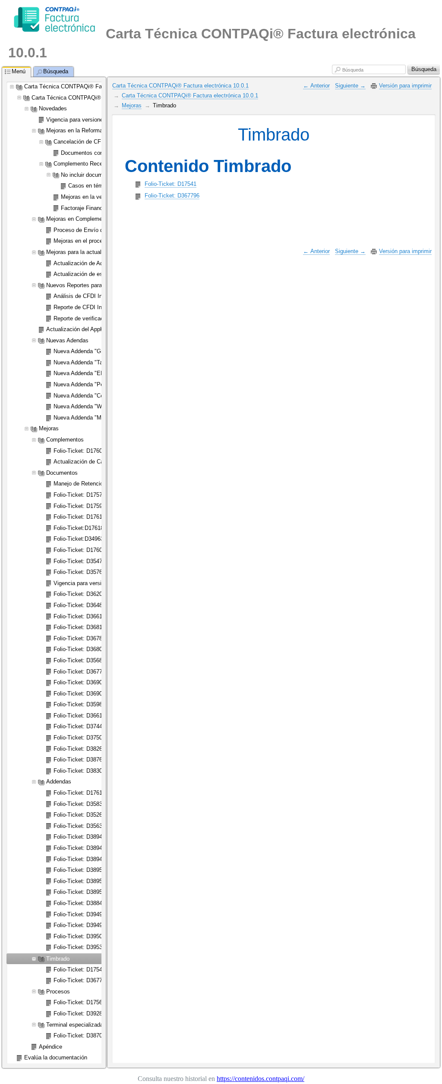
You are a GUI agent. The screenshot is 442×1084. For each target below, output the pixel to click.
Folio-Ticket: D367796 (172, 195)
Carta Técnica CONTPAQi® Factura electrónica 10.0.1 (180, 85)
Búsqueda (352, 69)
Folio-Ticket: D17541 (170, 184)
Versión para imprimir (405, 85)
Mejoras (132, 105)
